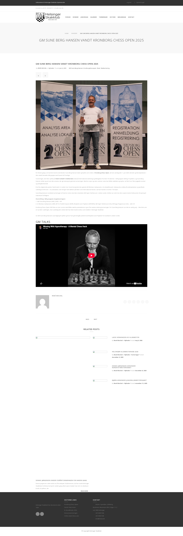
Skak (98, 68)
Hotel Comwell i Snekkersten (64, 179)
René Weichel (42, 68)
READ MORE (84, 491)
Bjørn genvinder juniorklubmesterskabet (129, 380)
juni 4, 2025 (62, 68)
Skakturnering (105, 68)
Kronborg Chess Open (102, 173)
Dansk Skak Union (70, 507)
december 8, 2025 (140, 370)
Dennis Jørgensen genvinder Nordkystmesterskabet (124, 366)
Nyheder (74, 33)
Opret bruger (140, 2)
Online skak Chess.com (71, 516)
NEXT (95, 319)
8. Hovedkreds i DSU (70, 510)
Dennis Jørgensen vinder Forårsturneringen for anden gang (61, 480)
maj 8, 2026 (138, 340)
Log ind (129, 2)
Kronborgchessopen (89, 68)
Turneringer (135, 355)
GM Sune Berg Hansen (76, 68)
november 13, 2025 (141, 383)
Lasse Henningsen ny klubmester (125, 337)
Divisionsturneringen (70, 513)
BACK (87, 319)
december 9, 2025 (117, 357)
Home (67, 33)
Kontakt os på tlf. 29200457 (44, 8)
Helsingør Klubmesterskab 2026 (125, 352)
